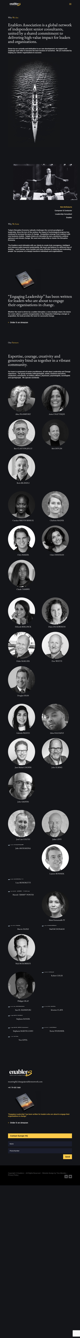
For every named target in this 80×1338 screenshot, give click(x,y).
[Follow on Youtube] (70, 1176)
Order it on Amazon (19, 322)
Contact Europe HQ (19, 1136)
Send (67, 1156)
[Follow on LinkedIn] (66, 1176)
